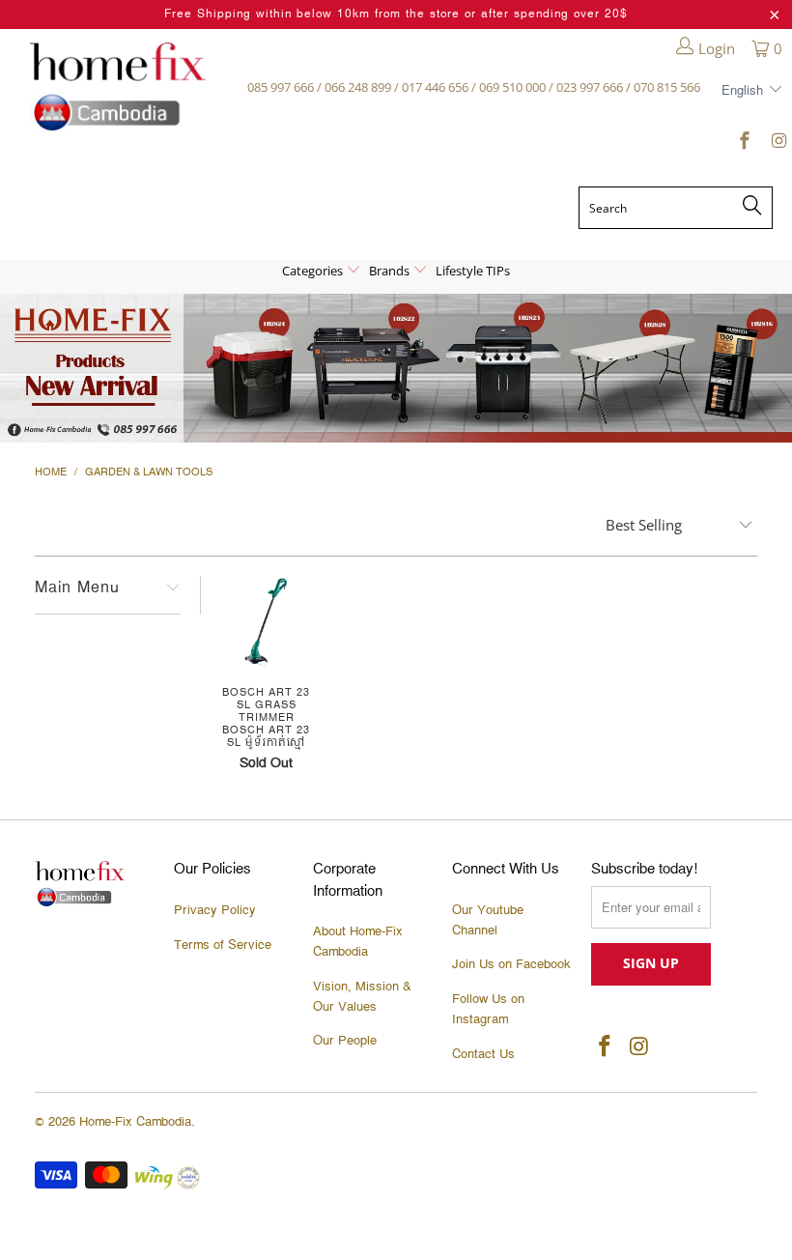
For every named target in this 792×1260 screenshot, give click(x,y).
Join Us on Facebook (511, 964)
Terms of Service (222, 945)
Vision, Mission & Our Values (362, 996)
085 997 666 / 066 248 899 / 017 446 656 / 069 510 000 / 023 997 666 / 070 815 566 (473, 87)
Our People (345, 1040)
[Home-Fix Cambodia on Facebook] (744, 144)
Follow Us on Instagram (488, 1009)
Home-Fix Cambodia (135, 1121)
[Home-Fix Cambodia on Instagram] (777, 144)
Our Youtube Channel (487, 920)
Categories (314, 270)
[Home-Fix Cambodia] (117, 86)
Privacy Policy (215, 910)
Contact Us (483, 1054)
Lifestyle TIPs (473, 270)
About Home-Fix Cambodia (358, 941)
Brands (390, 270)
